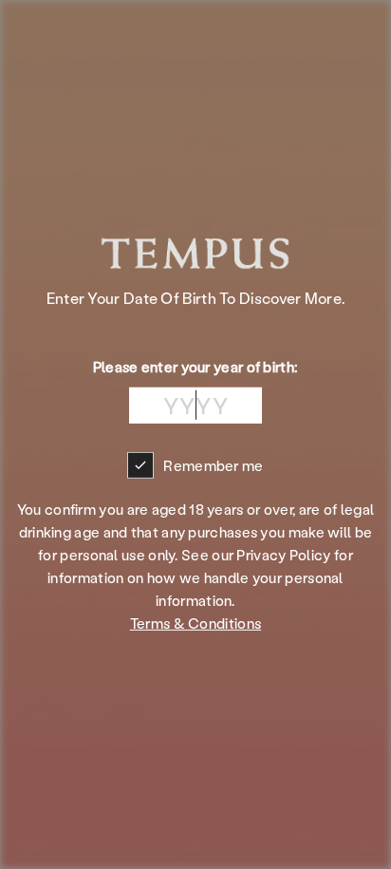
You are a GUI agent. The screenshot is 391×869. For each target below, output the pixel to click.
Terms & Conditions (195, 623)
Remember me (213, 465)
